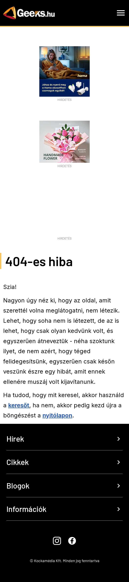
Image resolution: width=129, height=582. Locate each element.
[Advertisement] (64, 210)
